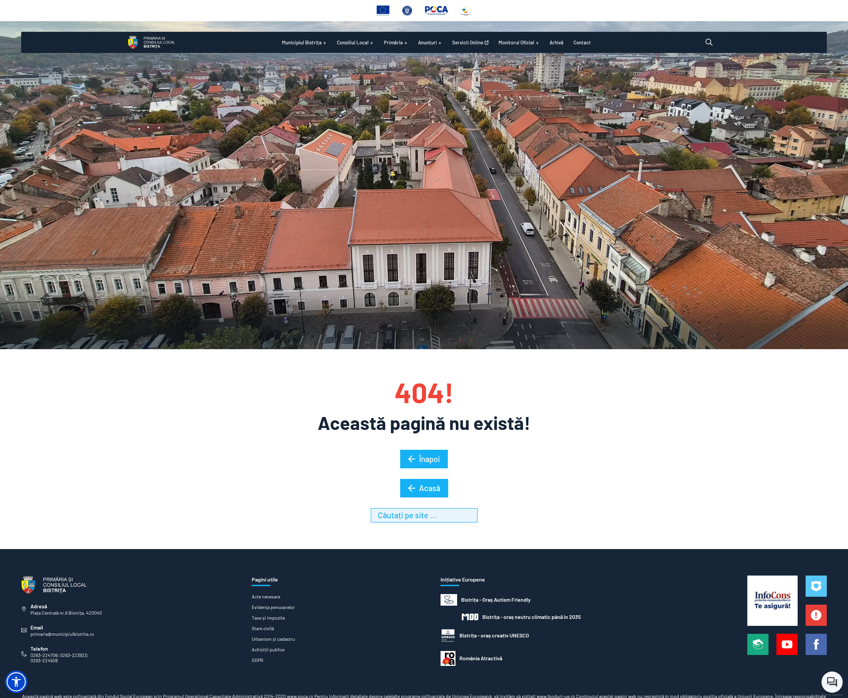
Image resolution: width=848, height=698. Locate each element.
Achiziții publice (268, 649)
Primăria (393, 42)
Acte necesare (266, 596)
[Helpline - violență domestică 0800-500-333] (757, 644)
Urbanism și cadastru (273, 639)
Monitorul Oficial (516, 42)
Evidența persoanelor (273, 607)
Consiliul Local (353, 42)
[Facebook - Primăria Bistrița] (816, 644)
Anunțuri (427, 42)
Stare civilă (263, 628)
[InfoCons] (772, 601)
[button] (16, 681)
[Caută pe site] (709, 42)
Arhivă (556, 42)
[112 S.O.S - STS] (816, 586)
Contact (582, 42)
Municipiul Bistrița (302, 42)
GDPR (257, 660)
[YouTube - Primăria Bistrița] (787, 644)
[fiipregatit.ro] (816, 615)
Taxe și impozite (268, 618)
